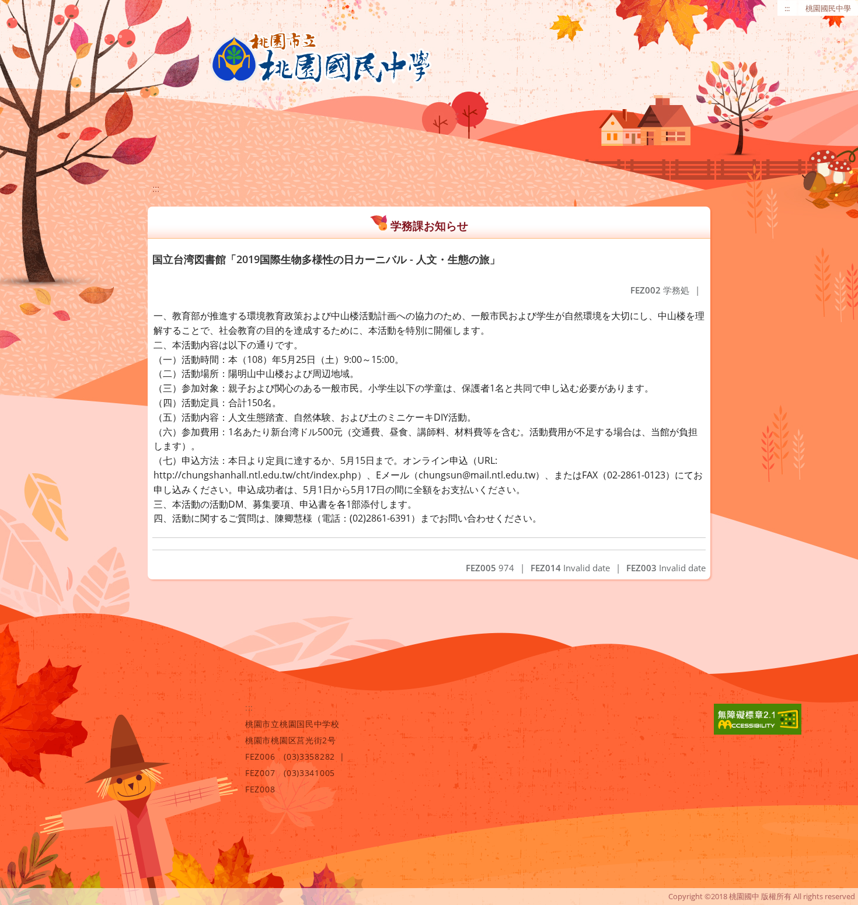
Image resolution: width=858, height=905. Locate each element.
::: (787, 8)
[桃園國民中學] (321, 58)
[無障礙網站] (757, 731)
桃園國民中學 (828, 8)
